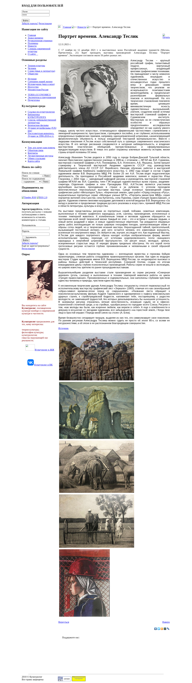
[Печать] (166, 35)
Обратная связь (35, 150)
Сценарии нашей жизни (40, 81)
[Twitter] (158, 629)
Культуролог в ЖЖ (44, 349)
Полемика (33, 43)
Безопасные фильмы (38, 125)
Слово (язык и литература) (41, 71)
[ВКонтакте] (155, 629)
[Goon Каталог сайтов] (64, 680)
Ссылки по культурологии (41, 112)
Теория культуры (36, 65)
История (32, 79)
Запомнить (30, 237)
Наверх (166, 622)
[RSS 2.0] (42, 196)
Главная (32, 35)
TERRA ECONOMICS (39, 94)
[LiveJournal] (168, 629)
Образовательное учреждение (79, 677)
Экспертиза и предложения (42, 97)
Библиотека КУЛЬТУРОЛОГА (37, 115)
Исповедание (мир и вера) (41, 84)
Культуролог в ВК (43, 364)
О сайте (33, 54)
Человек (32, 68)
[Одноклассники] (162, 629)
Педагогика (34, 100)
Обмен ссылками (36, 158)
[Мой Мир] (165, 629)
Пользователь (29, 225)
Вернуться (63, 622)
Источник (63, 328)
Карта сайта (34, 161)
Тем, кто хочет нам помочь (41, 147)
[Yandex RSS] (29, 196)
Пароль (25, 231)
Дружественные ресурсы (40, 155)
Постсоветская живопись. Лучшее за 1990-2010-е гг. (41, 134)
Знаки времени (35, 38)
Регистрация (45, 23)
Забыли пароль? (30, 23)
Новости (32, 46)
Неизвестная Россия (38, 89)
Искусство (33, 87)
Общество (33, 73)
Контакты (33, 153)
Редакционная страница (40, 40)
